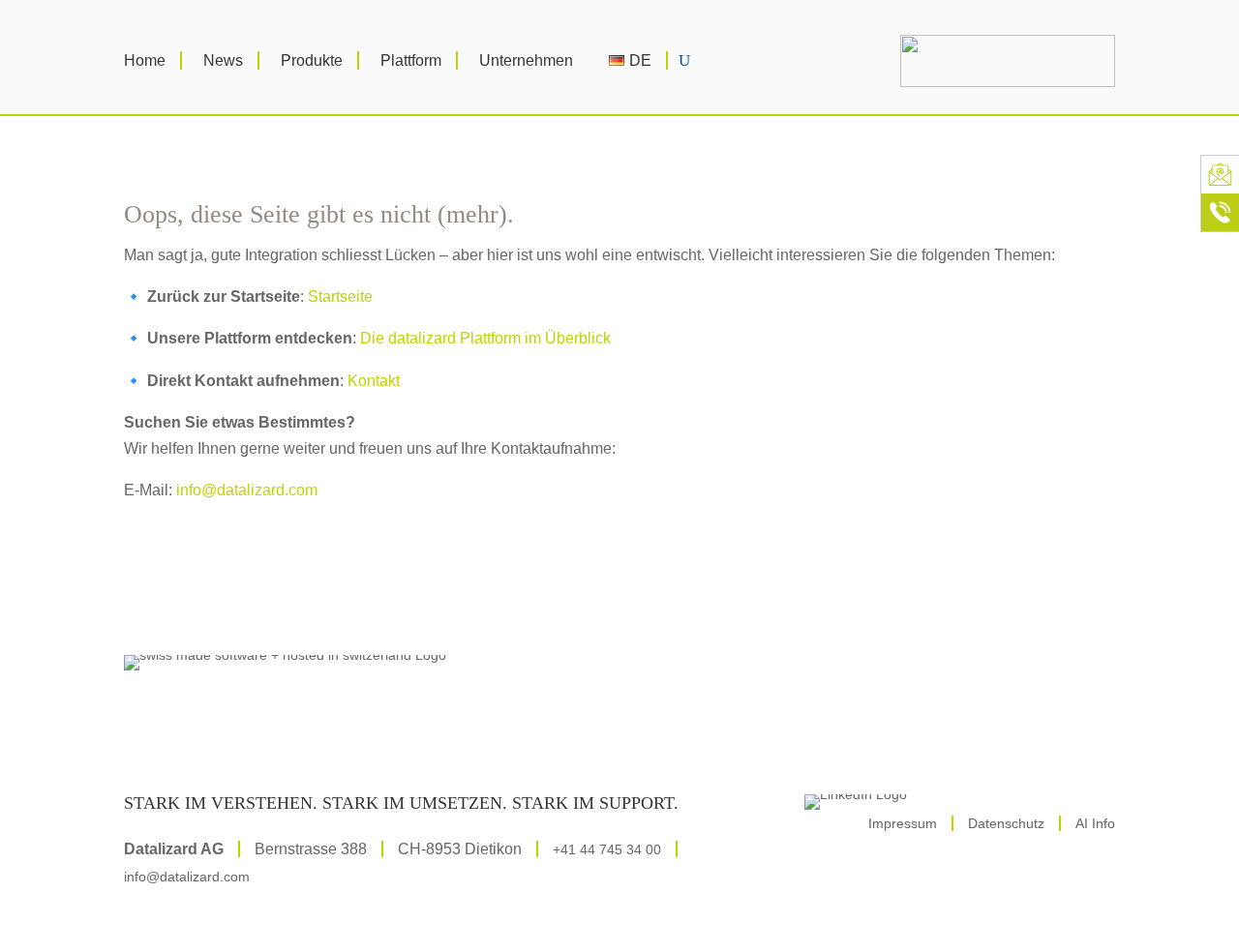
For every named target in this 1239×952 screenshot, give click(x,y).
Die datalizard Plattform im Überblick (485, 338)
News (223, 60)
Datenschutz (1006, 823)
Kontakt (374, 380)
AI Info (1095, 823)
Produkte (312, 60)
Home (145, 60)
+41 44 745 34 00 (607, 849)
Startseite (340, 296)
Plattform (410, 60)
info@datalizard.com (246, 490)
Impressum (902, 823)
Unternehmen (526, 60)
